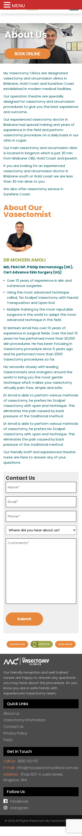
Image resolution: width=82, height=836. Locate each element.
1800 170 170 (43, 644)
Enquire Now (17, 644)
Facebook (19, 801)
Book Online (65, 644)
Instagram (19, 808)
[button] (8, 5)
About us (11, 713)
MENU (18, 5)
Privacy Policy (15, 733)
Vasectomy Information (24, 720)
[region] (41, 43)
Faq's (8, 739)
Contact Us (13, 726)
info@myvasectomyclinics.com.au (47, 767)
